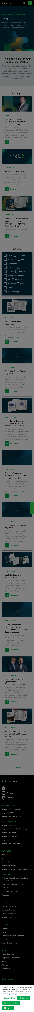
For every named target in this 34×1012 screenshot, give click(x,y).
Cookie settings (10, 998)
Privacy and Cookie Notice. (10, 995)
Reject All (24, 998)
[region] (17, 998)
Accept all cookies (11, 1003)
